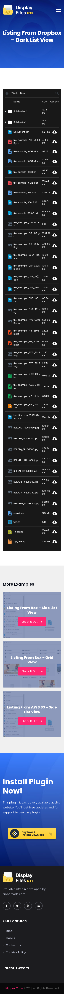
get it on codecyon (32, 834)
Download (54, 132)
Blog (9, 931)
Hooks (10, 938)
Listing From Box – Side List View (32, 610)
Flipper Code (14, 988)
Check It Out (30, 621)
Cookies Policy (16, 952)
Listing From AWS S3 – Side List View (32, 709)
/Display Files (18, 93)
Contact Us (13, 945)
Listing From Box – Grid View (32, 659)
